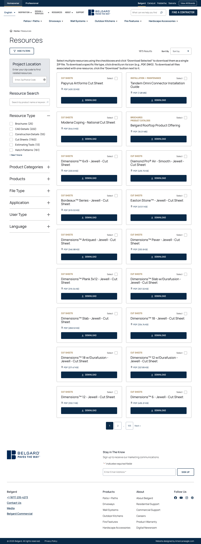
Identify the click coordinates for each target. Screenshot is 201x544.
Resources (57, 12)
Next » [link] (138, 425)
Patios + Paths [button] (32, 21)
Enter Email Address (115, 471)
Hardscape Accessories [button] (162, 21)
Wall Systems (110, 510)
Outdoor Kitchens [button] (105, 21)
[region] (30, 141)
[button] (22, 51)
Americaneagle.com (184, 541)
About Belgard (144, 498)
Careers (141, 516)
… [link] (123, 425)
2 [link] (117, 425)
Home (17, 31)
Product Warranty (146, 521)
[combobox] (30, 79)
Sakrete (172, 4)
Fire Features (110, 521)
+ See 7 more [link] (16, 155)
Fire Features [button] (131, 21)
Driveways (108, 504)
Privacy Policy (51, 541)
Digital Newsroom (146, 527)
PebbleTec (162, 4)
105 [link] (129, 425)
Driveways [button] (55, 21)
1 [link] (109, 425)
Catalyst (151, 4)
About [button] (68, 12)
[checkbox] (30, 124)
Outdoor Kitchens (113, 515)
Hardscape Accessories (116, 527)
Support (80, 12)
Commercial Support (148, 510)
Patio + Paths (110, 498)
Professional (32, 3)
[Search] (162, 12)
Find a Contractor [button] (183, 12)
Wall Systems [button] (77, 21)
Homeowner (13, 3)
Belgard (142, 3)
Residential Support (147, 504)
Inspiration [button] (24, 12)
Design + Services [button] (39, 12)
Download (90, 100)
